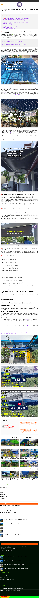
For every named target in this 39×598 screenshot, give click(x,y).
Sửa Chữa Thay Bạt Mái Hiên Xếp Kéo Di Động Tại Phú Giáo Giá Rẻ (12, 41)
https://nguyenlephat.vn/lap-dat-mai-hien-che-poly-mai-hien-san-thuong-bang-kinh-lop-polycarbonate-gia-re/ (18, 289)
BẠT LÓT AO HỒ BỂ (3, 492)
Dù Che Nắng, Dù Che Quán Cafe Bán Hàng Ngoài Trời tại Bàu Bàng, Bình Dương (33, 458)
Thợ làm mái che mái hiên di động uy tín (7, 48)
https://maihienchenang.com (8, 551)
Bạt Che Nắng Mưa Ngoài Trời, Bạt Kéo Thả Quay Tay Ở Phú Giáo (14, 469)
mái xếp (26, 319)
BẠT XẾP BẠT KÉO (3, 494)
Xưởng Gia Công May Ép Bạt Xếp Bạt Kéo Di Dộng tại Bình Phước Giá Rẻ (13, 39)
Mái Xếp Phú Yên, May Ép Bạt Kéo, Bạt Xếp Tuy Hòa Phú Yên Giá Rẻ (10, 510)
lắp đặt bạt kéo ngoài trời (28, 325)
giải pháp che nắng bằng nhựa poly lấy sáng (13, 288)
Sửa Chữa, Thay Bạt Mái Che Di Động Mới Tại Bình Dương (5, 458)
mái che (4, 92)
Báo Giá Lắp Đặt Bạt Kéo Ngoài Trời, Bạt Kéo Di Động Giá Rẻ (11, 46)
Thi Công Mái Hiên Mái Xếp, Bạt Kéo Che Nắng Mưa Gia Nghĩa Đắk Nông (11, 507)
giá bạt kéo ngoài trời (7, 332)
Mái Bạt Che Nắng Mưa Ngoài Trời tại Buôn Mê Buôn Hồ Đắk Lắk (10, 505)
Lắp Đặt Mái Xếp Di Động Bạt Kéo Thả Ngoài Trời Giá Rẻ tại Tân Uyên (24, 479)
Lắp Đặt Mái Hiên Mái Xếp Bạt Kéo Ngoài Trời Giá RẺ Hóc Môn (5, 479)
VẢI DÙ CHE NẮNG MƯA (4, 500)
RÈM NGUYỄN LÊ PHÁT (4, 489)
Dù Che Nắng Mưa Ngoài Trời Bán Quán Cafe (7, 579)
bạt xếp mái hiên (12, 132)
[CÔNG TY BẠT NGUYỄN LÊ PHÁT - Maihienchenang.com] (19, 4)
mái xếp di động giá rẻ (15, 94)
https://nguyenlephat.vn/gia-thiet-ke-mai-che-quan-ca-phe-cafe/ (25, 221)
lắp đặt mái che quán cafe (15, 212)
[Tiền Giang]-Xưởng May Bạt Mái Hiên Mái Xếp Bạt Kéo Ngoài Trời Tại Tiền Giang (14, 44)
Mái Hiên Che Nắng (21, 136)
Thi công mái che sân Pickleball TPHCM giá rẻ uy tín (8, 512)
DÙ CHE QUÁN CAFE (3, 496)
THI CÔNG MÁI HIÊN (3, 498)
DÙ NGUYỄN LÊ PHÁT (3, 487)
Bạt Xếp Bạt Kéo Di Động (4, 577)
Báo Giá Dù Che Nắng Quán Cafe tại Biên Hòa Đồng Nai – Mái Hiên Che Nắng (24, 469)
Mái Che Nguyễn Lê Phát (19, 12)
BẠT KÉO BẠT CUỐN (3, 574)
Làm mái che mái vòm (8, 94)
